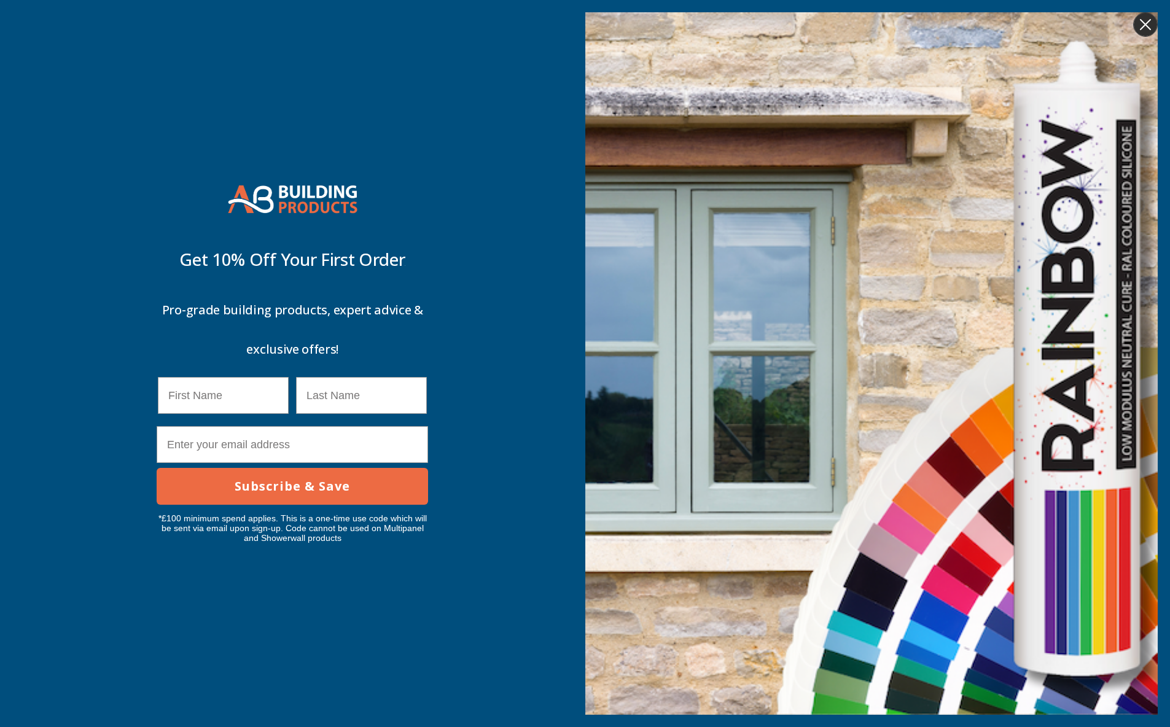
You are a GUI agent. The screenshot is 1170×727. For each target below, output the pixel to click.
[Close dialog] (1145, 24)
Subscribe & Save (292, 486)
